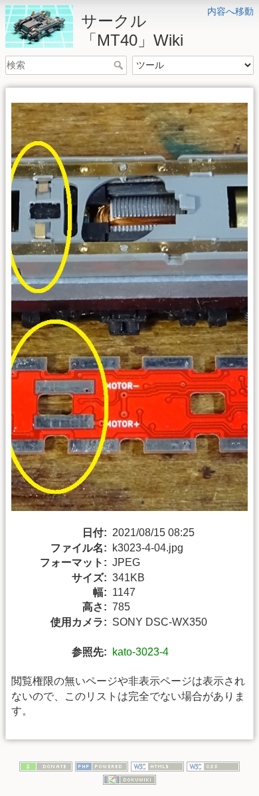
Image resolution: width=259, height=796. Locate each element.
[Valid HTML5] (157, 765)
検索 (120, 65)
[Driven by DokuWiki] (129, 778)
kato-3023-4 (140, 651)
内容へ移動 (230, 11)
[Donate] (45, 765)
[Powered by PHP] (101, 765)
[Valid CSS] (213, 765)
